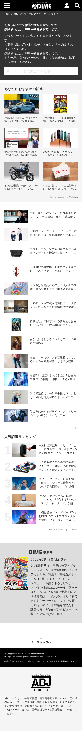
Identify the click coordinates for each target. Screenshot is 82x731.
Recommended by (59, 197)
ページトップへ (41, 642)
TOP (7, 13)
